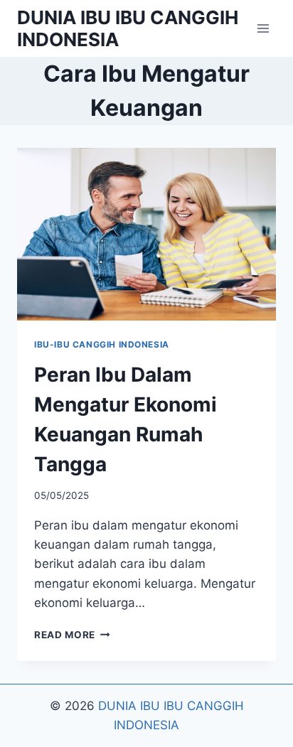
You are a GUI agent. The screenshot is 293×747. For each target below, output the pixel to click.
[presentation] (146, 234)
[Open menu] (263, 28)
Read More (72, 634)
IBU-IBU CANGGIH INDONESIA (101, 344)
